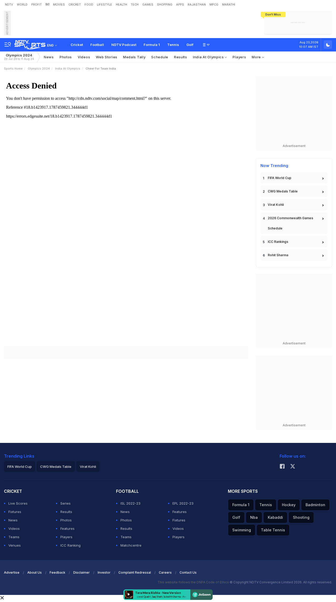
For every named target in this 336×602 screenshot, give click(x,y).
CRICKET (75, 4)
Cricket (77, 45)
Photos (66, 57)
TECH (135, 4)
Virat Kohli (276, 205)
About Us (34, 572)
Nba (254, 517)
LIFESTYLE (104, 4)
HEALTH (121, 4)
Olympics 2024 (19, 56)
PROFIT (36, 4)
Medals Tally (134, 57)
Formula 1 (152, 45)
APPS (180, 4)
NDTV (9, 4)
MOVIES (59, 4)
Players (239, 57)
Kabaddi (275, 517)
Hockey (289, 504)
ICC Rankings (278, 242)
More (257, 57)
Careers (165, 572)
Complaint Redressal (134, 572)
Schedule (159, 57)
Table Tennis (273, 530)
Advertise (11, 572)
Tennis (173, 45)
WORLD (22, 4)
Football (97, 45)
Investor (104, 572)
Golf (189, 45)
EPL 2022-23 (182, 503)
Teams (13, 537)
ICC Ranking (70, 545)
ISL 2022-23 (130, 503)
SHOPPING (164, 4)
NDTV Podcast (123, 45)
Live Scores (18, 503)
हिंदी (47, 4)
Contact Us (188, 572)
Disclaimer (81, 572)
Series (65, 503)
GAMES (147, 4)
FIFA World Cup (279, 178)
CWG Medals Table (283, 191)
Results (180, 57)
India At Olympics (209, 57)
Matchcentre (130, 545)
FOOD (89, 4)
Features (67, 528)
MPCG (213, 4)
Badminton (315, 504)
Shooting (301, 517)
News (49, 57)
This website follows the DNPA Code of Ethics (194, 582)
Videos (84, 57)
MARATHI (228, 4)
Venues (14, 545)
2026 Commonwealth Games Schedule (290, 223)
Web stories (106, 57)
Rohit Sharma (278, 255)
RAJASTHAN (197, 4)
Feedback (57, 572)
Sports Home (13, 68)
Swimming (241, 530)
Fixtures (14, 512)
